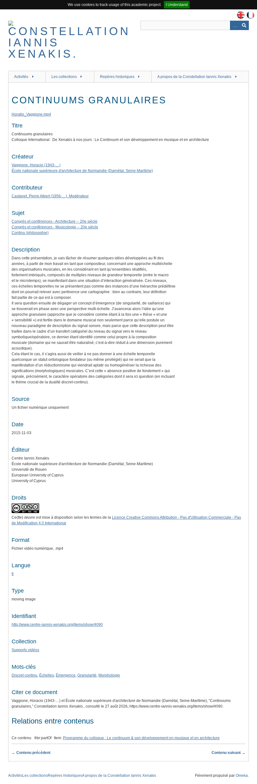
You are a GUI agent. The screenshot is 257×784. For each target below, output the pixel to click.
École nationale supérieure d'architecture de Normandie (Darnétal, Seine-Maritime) (82, 171)
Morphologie (109, 675)
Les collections (64, 77)
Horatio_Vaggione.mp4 (31, 114)
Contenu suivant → (228, 752)
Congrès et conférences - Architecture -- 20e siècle (54, 221)
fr (13, 574)
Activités (21, 77)
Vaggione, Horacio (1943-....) (36, 165)
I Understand (177, 5)
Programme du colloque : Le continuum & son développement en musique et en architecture (141, 738)
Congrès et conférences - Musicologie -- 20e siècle (55, 227)
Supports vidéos (25, 650)
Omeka (242, 775)
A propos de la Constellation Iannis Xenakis (194, 77)
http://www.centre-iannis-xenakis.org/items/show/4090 (57, 624)
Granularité (87, 675)
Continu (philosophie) (30, 233)
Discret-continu (24, 675)
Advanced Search (234, 25)
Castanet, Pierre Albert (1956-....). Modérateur (50, 196)
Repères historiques (117, 77)
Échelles (46, 675)
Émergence (66, 675)
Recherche (244, 25)
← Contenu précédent (31, 752)
